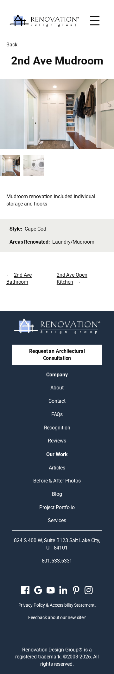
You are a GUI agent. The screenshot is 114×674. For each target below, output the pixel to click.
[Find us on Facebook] (25, 590)
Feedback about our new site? (57, 617)
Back (11, 45)
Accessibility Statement (72, 605)
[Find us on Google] (38, 590)
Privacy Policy (31, 605)
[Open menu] (94, 21)
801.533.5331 (57, 561)
